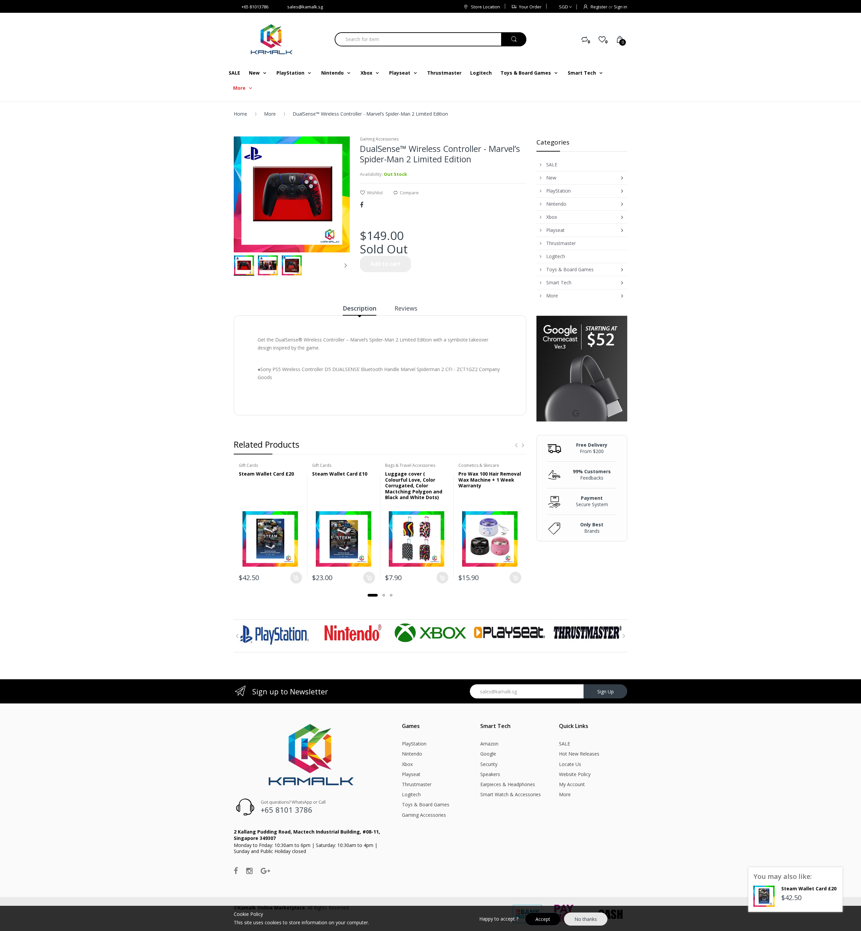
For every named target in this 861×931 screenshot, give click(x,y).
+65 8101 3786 (286, 810)
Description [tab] (359, 308)
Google (488, 754)
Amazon (489, 743)
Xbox (407, 764)
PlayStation (414, 743)
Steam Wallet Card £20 (266, 474)
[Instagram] (249, 870)
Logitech (411, 794)
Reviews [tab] (406, 308)
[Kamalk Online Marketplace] (272, 39)
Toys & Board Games (425, 804)
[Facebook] (361, 204)
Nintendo (412, 754)
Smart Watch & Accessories (510, 794)
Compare (409, 193)
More (270, 114)
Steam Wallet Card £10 (339, 474)
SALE (564, 743)
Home (240, 114)
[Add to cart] (296, 577)
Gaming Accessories (424, 815)
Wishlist (375, 193)
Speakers (490, 774)
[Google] (265, 870)
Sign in (620, 7)
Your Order (530, 7)
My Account (572, 784)
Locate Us (570, 764)
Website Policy (575, 774)
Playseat (411, 774)
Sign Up (605, 691)
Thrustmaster (417, 784)
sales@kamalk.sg (305, 7)
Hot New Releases (579, 754)
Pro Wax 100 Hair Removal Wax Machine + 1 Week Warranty (489, 480)
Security (488, 764)
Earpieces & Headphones (507, 784)
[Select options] (442, 577)
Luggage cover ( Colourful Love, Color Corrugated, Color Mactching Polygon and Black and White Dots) (413, 485)
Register (599, 7)
